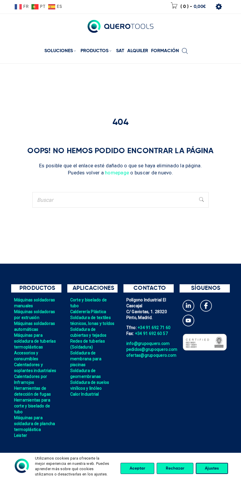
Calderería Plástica (88, 311)
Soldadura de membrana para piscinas (85, 359)
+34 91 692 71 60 (154, 327)
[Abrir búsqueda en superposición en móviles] (185, 46)
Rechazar (175, 468)
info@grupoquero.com (148, 343)
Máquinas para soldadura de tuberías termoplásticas (35, 341)
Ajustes (212, 468)
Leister (20, 435)
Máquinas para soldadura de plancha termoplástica (34, 423)
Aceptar (137, 468)
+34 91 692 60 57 (151, 333)
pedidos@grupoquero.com (152, 349)
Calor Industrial (84, 394)
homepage (117, 173)
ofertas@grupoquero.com (151, 355)
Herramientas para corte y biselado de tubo (32, 406)
